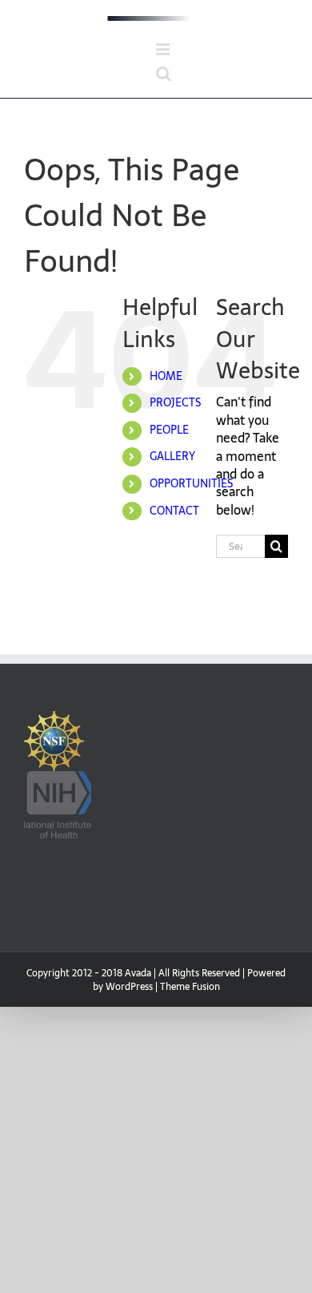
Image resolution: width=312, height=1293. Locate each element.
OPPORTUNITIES (191, 483)
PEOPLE (169, 429)
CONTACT (174, 510)
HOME (166, 376)
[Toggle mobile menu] (164, 50)
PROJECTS (175, 402)
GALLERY (172, 456)
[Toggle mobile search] (163, 74)
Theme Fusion (190, 987)
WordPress (129, 987)
